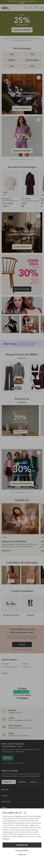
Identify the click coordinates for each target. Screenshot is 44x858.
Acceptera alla (22, 845)
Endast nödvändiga (22, 850)
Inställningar (22, 854)
